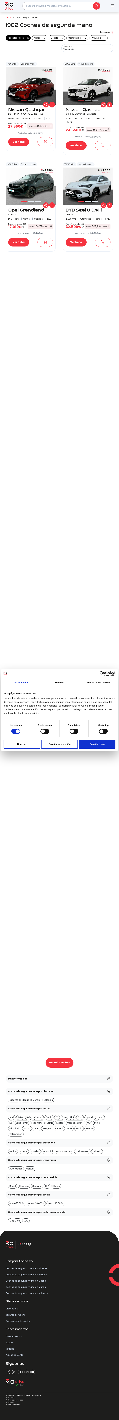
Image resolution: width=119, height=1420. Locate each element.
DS (57, 1117)
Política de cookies (13, 1404)
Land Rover (22, 1122)
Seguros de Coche (16, 1314)
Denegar (21, 744)
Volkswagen (15, 1134)
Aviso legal (10, 1402)
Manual (30, 1168)
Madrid (25, 1100)
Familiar (35, 1151)
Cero (17, 1220)
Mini (96, 1122)
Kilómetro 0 (12, 1308)
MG (89, 1122)
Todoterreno (82, 1151)
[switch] (44, 731)
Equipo (9, 1342)
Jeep (100, 1117)
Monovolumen (64, 1151)
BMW (20, 1117)
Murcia (36, 1100)
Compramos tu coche (18, 1321)
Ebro (64, 1117)
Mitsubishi (14, 1128)
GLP (47, 1186)
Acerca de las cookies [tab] (98, 682)
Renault (59, 1128)
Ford (80, 1117)
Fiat (72, 1117)
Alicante (13, 1100)
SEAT (69, 1128)
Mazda (60, 1122)
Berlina (13, 1151)
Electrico (24, 1186)
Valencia (48, 1100)
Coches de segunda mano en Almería (26, 1274)
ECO (26, 1220)
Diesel (12, 1186)
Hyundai (90, 1117)
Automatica (15, 1168)
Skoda (79, 1128)
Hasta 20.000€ (36, 1203)
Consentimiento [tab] (20, 682)
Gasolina (37, 1186)
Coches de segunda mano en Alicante (26, 1268)
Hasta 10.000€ (17, 1203)
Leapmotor (37, 1122)
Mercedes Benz (75, 1122)
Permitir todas (97, 744)
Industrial (48, 1151)
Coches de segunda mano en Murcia (26, 1287)
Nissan (27, 1128)
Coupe (23, 1151)
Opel (36, 1128)
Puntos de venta (14, 1355)
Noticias (10, 1348)
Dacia (49, 1117)
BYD (28, 1117)
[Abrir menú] (112, 6)
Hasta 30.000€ (56, 1203)
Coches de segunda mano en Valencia (27, 1293)
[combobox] (61, 6)
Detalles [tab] (59, 682)
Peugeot (47, 1128)
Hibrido (56, 1186)
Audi (11, 1117)
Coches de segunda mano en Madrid (26, 1280)
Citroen (38, 1117)
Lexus (50, 1122)
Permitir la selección (59, 744)
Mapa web (10, 1397)
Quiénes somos (14, 1336)
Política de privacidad (14, 1400)
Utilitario (97, 1151)
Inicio (8, 17)
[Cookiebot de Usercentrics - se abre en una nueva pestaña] (101, 673)
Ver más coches (59, 1062)
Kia (11, 1122)
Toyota (90, 1128)
